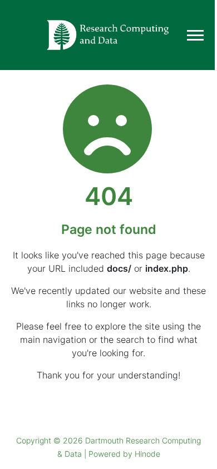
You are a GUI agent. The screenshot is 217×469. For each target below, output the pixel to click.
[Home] (108, 35)
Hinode (147, 453)
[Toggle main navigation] (195, 35)
